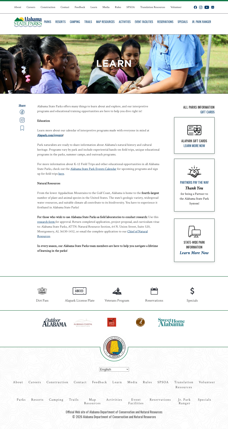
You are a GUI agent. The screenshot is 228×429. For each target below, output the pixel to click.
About (17, 7)
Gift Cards (207, 112)
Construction (48, 7)
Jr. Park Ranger (201, 22)
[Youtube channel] (206, 7)
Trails (88, 22)
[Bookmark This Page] (22, 130)
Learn (93, 7)
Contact (65, 7)
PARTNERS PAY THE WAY (194, 182)
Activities (125, 22)
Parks (47, 22)
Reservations (165, 22)
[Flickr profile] (212, 7)
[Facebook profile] (195, 7)
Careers (31, 7)
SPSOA (130, 7)
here (61, 174)
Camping (75, 22)
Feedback (80, 7)
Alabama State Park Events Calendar (93, 169)
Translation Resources (152, 7)
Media (106, 7)
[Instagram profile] (200, 7)
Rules (118, 7)
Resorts (60, 22)
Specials (183, 22)
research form (46, 222)
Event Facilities (144, 22)
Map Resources (105, 22)
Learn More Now (194, 145)
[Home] (28, 22)
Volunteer (176, 7)
